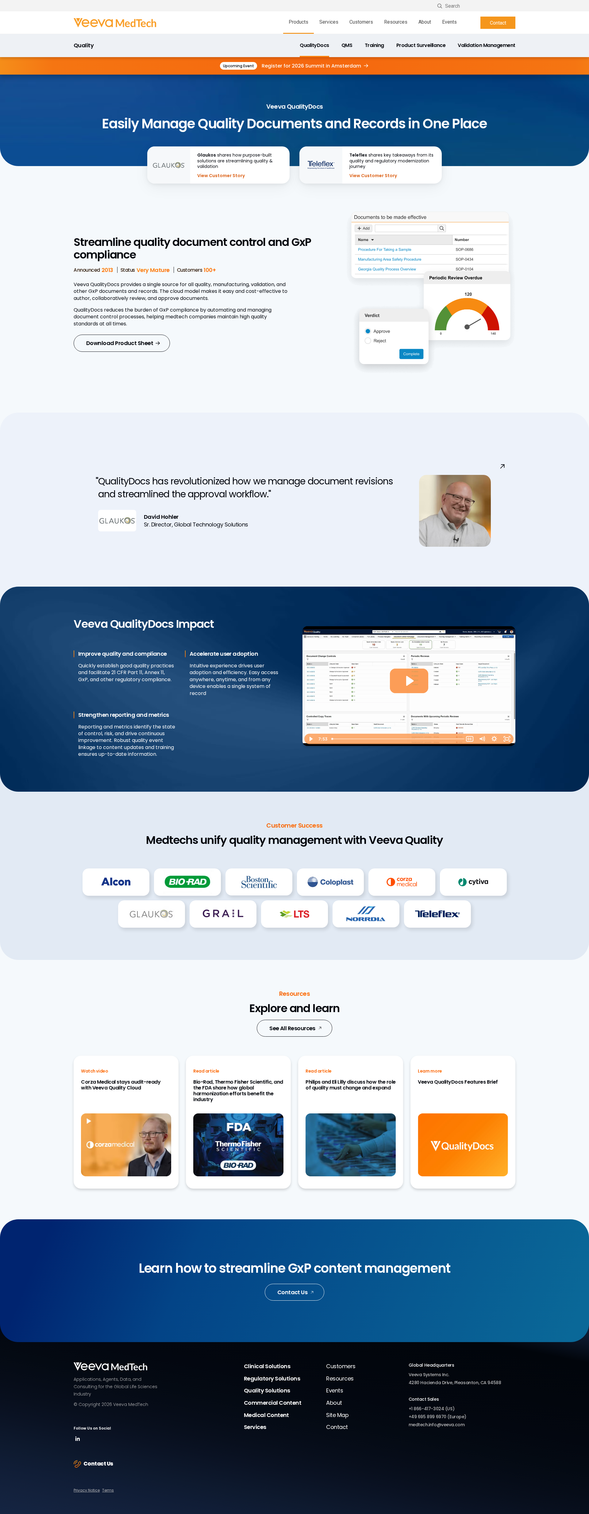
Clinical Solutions (267, 1366)
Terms (108, 1490)
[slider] (396, 739)
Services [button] (328, 22)
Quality (84, 45)
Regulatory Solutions (272, 1378)
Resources (395, 22)
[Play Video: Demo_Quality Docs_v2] (409, 681)
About (334, 1403)
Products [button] (298, 22)
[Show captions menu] (470, 739)
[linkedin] (78, 1441)
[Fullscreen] (507, 739)
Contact (498, 23)
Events (449, 22)
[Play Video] (310, 739)
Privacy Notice (87, 1490)
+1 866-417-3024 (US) (432, 1409)
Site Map (337, 1415)
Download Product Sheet (119, 343)
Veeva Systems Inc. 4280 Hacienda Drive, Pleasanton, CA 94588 (455, 1379)
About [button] (424, 22)
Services (255, 1427)
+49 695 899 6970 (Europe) (438, 1417)
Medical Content (266, 1415)
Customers (361, 22)
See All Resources (292, 1028)
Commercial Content (272, 1403)
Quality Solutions (267, 1390)
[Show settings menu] (494, 739)
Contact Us (292, 1292)
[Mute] (482, 739)
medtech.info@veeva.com (437, 1425)
